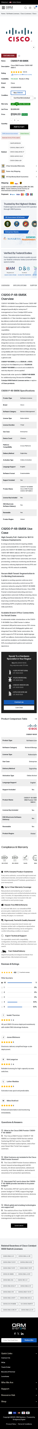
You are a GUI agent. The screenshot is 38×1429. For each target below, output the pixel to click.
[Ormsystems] (15, 1334)
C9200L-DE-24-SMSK (9, 1304)
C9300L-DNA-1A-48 (26, 1262)
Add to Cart (19, 127)
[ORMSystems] (18, 1334)
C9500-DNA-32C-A (26, 1298)
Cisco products (8, 383)
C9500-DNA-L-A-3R (24, 1256)
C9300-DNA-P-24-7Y (26, 1268)
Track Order (5, 1367)
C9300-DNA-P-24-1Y (9, 1268)
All (5, 983)
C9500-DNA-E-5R (8, 1292)
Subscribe (29, 1340)
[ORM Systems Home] (9, 7)
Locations (5, 1376)
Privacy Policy (11, 1424)
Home (3, 14)
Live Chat (19, 708)
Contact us (19, 702)
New (18, 93)
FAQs (3, 1362)
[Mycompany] (22, 1333)
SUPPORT (34, 286)
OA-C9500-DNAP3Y (27, 1304)
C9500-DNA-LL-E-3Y (27, 1310)
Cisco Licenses (26, 14)
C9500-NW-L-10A (8, 1280)
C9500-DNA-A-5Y (25, 1286)
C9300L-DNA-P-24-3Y (24, 1292)
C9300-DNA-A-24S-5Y (10, 1310)
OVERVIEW (5, 286)
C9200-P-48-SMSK (28, 375)
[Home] (19, 1326)
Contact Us (5, 1358)
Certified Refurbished (22, 98)
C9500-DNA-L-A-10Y (24, 1274)
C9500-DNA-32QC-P (9, 1286)
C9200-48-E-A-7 (22, 1280)
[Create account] (30, 8)
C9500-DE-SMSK (8, 1274)
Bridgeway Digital (19, 1419)
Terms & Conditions (25, 1424)
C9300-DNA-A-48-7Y (9, 1298)
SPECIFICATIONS (19, 286)
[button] (19, 56)
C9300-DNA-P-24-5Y (9, 1262)
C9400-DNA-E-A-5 (8, 1256)
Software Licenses (13, 14)
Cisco (13, 83)
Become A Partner (8, 1372)
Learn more (19, 1226)
